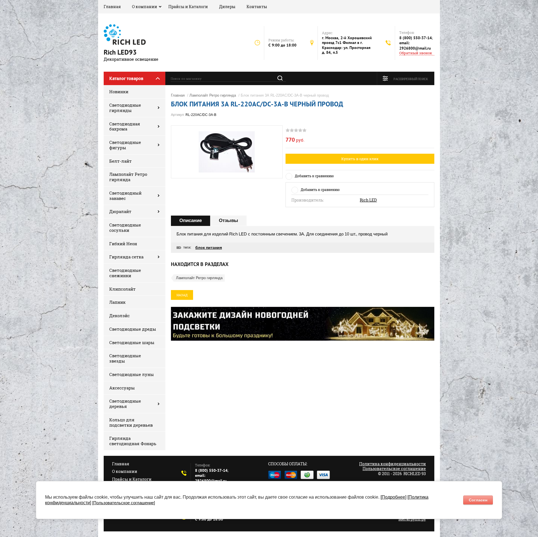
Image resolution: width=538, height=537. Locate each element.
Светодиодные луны (131, 374)
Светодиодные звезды (125, 358)
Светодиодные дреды (132, 329)
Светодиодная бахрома (124, 126)
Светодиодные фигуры (125, 144)
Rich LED (368, 200)
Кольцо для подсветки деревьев (131, 422)
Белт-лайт (120, 161)
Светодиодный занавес (125, 195)
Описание (190, 220)
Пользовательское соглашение (394, 468)
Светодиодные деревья (125, 403)
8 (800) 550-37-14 (415, 37)
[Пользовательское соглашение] (123, 502)
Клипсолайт (122, 289)
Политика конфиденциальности (392, 463)
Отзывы (228, 220)
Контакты (257, 6)
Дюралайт (120, 211)
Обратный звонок (415, 53)
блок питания (208, 247)
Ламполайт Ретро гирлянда (128, 176)
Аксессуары (122, 388)
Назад (182, 295)
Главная (112, 6)
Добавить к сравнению (314, 176)
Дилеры (227, 6)
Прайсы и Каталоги (188, 6)
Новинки (118, 91)
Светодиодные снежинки (125, 272)
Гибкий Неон (123, 243)
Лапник (117, 302)
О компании (144, 6)
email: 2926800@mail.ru (415, 45)
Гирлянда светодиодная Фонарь (132, 440)
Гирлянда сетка (126, 257)
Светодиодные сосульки (125, 227)
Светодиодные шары (131, 342)
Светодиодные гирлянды (125, 107)
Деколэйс (119, 315)
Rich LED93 (120, 52)
